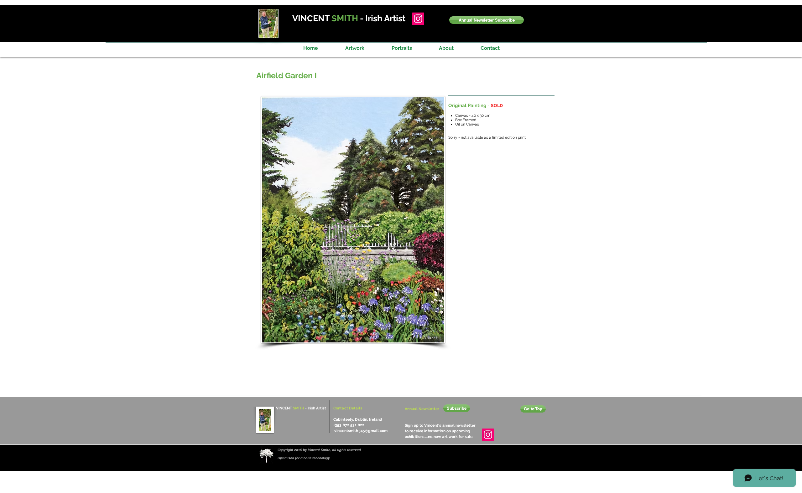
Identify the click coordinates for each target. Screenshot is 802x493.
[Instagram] (418, 19)
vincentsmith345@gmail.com (361, 431)
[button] (486, 20)
